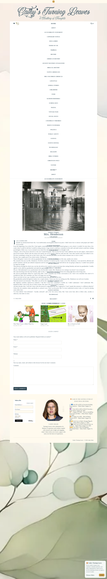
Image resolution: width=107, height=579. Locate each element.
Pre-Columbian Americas (53, 76)
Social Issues (53, 116)
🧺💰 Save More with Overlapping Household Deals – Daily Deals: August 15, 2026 (81, 428)
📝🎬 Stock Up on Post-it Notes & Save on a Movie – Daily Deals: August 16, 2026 (81, 424)
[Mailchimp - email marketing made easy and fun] (31, 421)
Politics (53, 129)
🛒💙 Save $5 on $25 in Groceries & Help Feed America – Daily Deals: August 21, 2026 (81, 406)
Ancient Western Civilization (53, 63)
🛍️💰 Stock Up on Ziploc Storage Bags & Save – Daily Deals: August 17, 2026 (81, 421)
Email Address (18, 404)
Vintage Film (53, 112)
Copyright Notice (53, 36)
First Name (17, 409)
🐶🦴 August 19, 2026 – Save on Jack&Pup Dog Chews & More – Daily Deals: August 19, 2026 (81, 413)
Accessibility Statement (53, 32)
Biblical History (53, 67)
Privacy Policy (90, 575)
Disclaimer (53, 41)
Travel (53, 107)
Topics (53, 50)
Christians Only (53, 160)
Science (53, 138)
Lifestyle (53, 81)
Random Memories (53, 98)
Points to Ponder (53, 125)
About (53, 27)
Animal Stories (53, 85)
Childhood (53, 89)
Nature (53, 165)
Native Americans (53, 72)
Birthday (17, 414)
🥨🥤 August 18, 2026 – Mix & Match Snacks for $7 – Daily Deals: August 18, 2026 (80, 418)
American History (53, 58)
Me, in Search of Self (74, 324)
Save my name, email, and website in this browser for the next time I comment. (34, 362)
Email (15, 347)
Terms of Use (53, 45)
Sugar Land (44, 324)
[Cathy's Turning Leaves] (53, 12)
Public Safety (53, 134)
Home (53, 23)
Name (15, 339)
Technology (53, 147)
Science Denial (53, 143)
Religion (53, 151)
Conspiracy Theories (53, 120)
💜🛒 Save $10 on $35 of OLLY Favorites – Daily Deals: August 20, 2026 (81, 409)
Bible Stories (53, 156)
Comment (16, 365)
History (53, 54)
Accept (101, 575)
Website (15, 354)
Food (53, 94)
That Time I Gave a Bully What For (23, 324)
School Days (53, 103)
